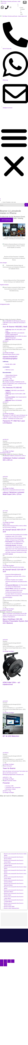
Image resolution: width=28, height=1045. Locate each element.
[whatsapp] (2, 7)
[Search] (13, 7)
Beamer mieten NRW (9, 906)
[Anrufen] (6, 7)
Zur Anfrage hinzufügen (8, 352)
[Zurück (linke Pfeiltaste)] (1, 964)
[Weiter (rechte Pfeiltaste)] (5, 964)
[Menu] (11, 7)
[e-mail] (24, 2)
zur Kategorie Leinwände (6, 610)
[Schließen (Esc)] (12, 961)
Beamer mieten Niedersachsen (11, 908)
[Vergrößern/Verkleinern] (1, 961)
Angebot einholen (4, 284)
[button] (14, 152)
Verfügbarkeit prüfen (5, 304)
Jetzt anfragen (3, 262)
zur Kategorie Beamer (5, 452)
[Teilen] (9, 961)
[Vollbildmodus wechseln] (5, 961)
